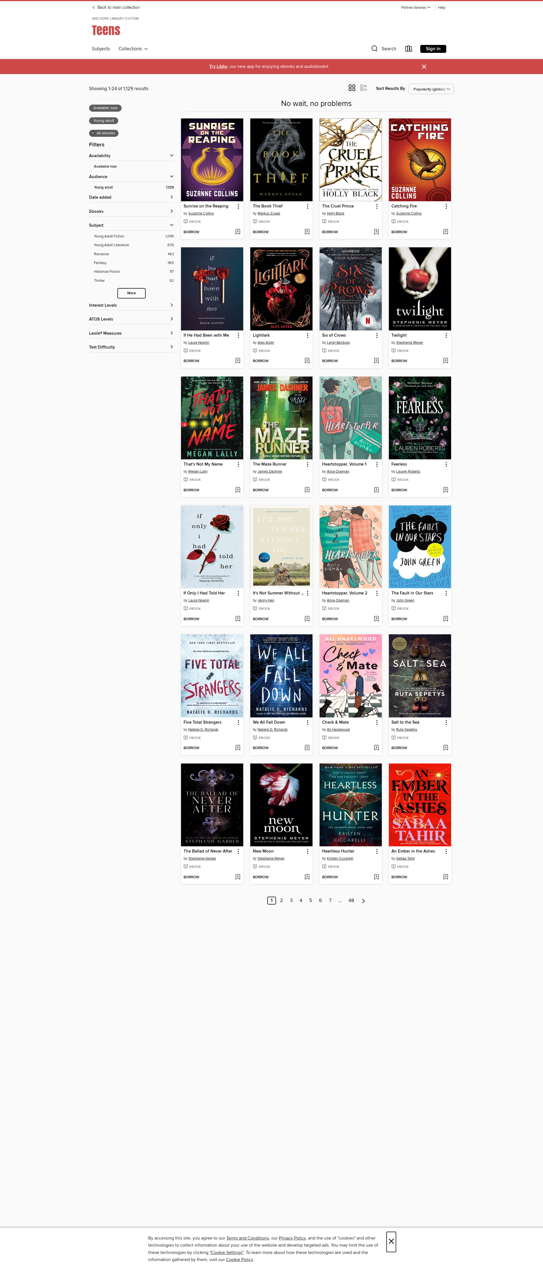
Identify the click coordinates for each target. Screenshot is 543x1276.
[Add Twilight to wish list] (445, 361)
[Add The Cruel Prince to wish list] (376, 232)
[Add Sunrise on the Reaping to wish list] (237, 232)
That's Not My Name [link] (203, 464)
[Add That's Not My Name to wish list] (237, 490)
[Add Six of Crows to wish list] (376, 361)
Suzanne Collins (201, 213)
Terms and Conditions (247, 1238)
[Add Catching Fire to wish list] (445, 232)
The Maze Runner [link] (269, 464)
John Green (405, 600)
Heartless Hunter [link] (338, 851)
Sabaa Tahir (405, 858)
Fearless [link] (399, 464)
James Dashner (270, 471)
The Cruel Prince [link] (338, 206)
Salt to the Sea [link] (405, 722)
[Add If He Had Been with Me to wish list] (237, 361)
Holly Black (335, 213)
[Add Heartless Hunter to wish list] (376, 877)
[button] (416, 8)
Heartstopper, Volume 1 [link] (344, 464)
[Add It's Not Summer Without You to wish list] (307, 619)
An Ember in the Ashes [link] (413, 851)
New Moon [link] (263, 851)
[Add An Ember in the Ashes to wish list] (445, 877)
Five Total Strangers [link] (202, 722)
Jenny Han (266, 600)
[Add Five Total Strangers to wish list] (237, 748)
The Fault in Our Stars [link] (412, 593)
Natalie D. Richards (203, 729)
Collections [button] (131, 49)
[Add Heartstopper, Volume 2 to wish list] (376, 619)
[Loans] (408, 49)
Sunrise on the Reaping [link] (206, 206)
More (131, 293)
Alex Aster (266, 342)
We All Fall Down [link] (269, 722)
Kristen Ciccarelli (340, 858)
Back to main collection (118, 7)
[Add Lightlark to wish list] (307, 361)
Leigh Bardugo (338, 342)
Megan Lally (198, 471)
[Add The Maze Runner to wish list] (307, 490)
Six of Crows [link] (334, 335)
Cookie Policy (239, 1259)
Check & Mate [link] (335, 722)
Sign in (433, 49)
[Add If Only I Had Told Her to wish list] (237, 619)
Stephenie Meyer (409, 342)
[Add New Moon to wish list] (307, 877)
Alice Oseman (338, 471)
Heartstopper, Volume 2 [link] (344, 593)
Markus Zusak (269, 213)
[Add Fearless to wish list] (445, 490)
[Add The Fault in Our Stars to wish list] (445, 619)
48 (351, 900)
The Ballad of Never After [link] (208, 851)
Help (441, 8)
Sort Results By (390, 88)
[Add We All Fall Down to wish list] (307, 748)
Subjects (101, 49)
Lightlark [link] (261, 335)
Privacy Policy (292, 1238)
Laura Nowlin (198, 342)
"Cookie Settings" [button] (227, 1252)
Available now (105, 166)
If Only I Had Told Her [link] (204, 593)
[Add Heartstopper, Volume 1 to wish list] (376, 490)
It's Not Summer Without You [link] (279, 593)
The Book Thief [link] (268, 206)
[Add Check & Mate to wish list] (376, 748)
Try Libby (218, 67)
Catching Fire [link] (404, 206)
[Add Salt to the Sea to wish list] (445, 748)
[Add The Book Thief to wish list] (307, 232)
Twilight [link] (399, 335)
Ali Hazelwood (338, 729)
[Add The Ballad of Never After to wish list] (237, 877)
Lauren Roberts (408, 471)
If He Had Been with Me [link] (206, 335)
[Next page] (363, 900)
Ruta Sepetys (406, 729)
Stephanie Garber (202, 858)
